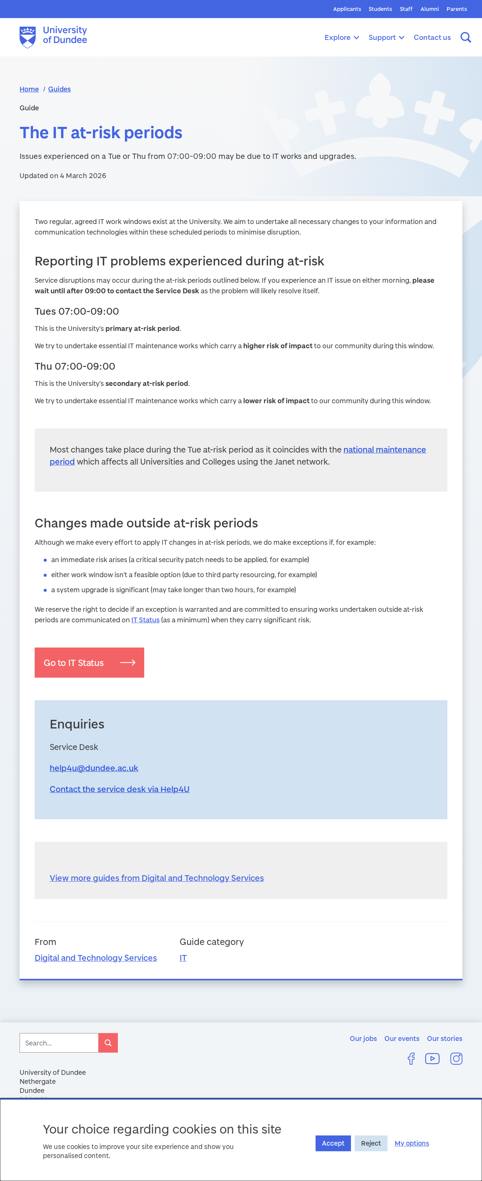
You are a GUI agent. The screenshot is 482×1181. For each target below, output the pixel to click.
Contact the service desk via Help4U (120, 788)
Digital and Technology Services (96, 957)
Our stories (444, 1038)
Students (380, 8)
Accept (333, 1143)
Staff (406, 8)
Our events (401, 1038)
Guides (59, 88)
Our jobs (363, 1038)
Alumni (430, 8)
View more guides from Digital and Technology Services (157, 877)
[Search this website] (466, 37)
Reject (371, 1143)
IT (183, 957)
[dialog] (241, 1139)
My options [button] (412, 1143)
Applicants (347, 8)
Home (29, 88)
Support (382, 37)
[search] (108, 1043)
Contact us (432, 37)
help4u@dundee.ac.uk (94, 767)
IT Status (145, 619)
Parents (457, 8)
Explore (338, 37)
